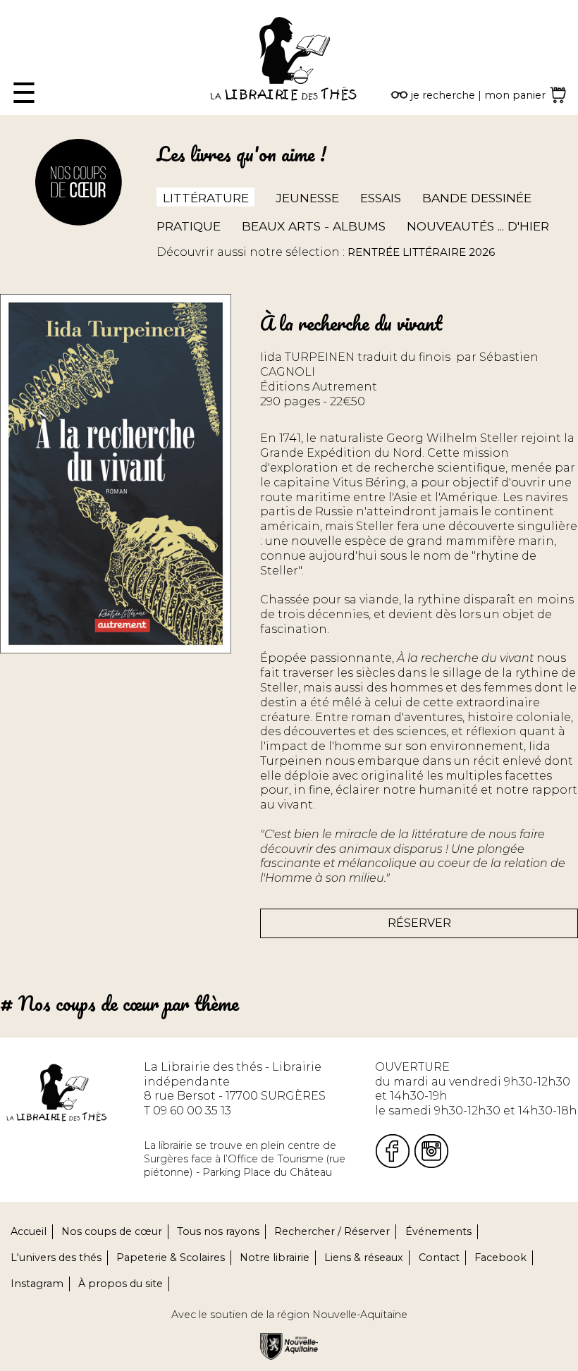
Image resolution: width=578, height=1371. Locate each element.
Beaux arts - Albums (314, 226)
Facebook (500, 1257)
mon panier (515, 95)
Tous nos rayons (218, 1231)
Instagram (37, 1283)
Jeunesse (307, 197)
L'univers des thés (56, 1257)
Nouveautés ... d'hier (478, 226)
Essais (380, 197)
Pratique (188, 226)
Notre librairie (274, 1257)
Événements (438, 1231)
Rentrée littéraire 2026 (421, 252)
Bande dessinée (476, 197)
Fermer (21, 6)
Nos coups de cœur (111, 1231)
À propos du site (120, 1283)
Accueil (29, 1231)
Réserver (419, 923)
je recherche (443, 95)
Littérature (206, 197)
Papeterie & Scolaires (170, 1257)
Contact (439, 1257)
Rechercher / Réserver (332, 1231)
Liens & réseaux (363, 1257)
